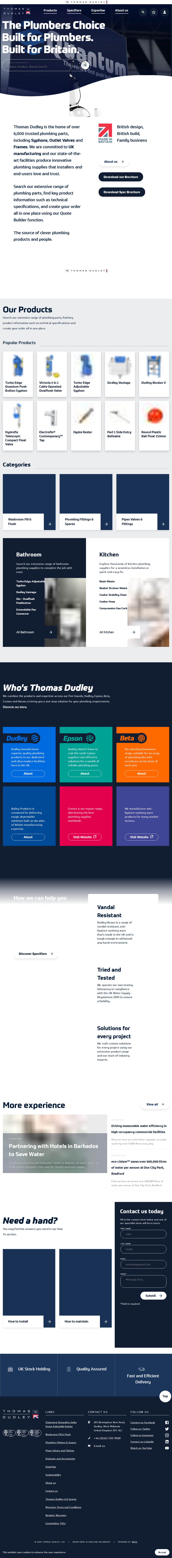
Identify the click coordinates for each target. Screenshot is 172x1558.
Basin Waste (107, 581)
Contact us (52, 1490)
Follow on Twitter (140, 1428)
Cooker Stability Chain (113, 594)
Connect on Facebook (143, 1422)
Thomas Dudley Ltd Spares (61, 1499)
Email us (99, 1446)
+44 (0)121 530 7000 (107, 1438)
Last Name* (125, 1243)
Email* (123, 1259)
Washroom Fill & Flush (58, 1434)
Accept (162, 1552)
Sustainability (53, 1474)
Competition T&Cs (56, 1523)
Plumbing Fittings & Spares (61, 1442)
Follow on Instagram (142, 1435)
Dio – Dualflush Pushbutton (25, 601)
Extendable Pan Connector (26, 611)
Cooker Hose (107, 601)
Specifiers (74, 10)
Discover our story (15, 706)
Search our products (19, 63)
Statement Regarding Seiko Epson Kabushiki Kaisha (61, 1424)
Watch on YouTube (141, 1448)
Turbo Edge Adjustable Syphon (30, 583)
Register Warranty (56, 1515)
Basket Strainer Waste (113, 588)
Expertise (98, 10)
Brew (134, 1542)
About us (121, 10)
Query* (123, 1274)
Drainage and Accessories (60, 1458)
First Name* (125, 1228)
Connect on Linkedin (142, 1441)
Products (50, 10)
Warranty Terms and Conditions (63, 1507)
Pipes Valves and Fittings (60, 1450)
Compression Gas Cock (113, 608)
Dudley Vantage (26, 592)
